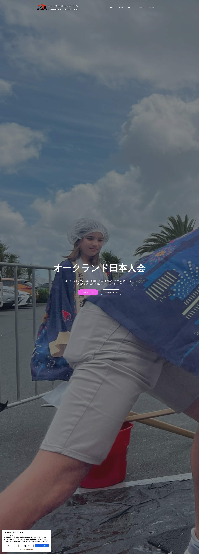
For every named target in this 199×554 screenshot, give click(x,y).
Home (112, 7)
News (121, 7)
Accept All (42, 546)
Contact (152, 7)
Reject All (26, 546)
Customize (11, 546)
